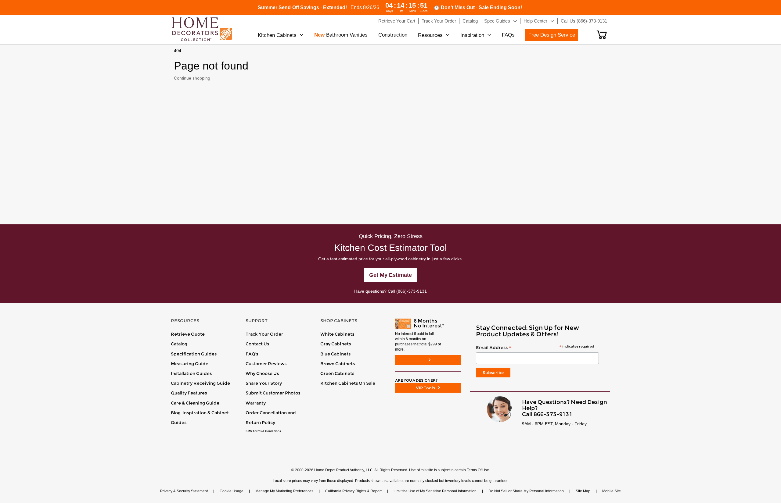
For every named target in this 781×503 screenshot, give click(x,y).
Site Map (583, 491)
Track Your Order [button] (439, 20)
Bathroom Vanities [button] (341, 35)
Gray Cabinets (335, 344)
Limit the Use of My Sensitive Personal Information (435, 491)
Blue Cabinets (335, 354)
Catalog (179, 344)
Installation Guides (191, 373)
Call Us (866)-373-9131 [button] (584, 20)
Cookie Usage (231, 491)
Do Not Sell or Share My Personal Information (526, 491)
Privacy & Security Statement (184, 491)
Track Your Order (264, 334)
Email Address (535, 347)
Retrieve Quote (188, 334)
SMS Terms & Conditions (263, 431)
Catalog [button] (470, 20)
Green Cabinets (337, 373)
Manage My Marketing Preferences (284, 491)
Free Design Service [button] (551, 35)
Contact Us (257, 344)
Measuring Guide (189, 363)
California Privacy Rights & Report (353, 491)
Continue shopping (192, 78)
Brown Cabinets (337, 363)
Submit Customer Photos (273, 393)
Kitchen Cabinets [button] (277, 35)
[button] (601, 34)
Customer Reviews (266, 363)
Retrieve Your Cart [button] (396, 20)
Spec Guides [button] (497, 20)
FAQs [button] (508, 35)
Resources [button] (430, 35)
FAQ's (252, 354)
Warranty (256, 403)
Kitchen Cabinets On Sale (347, 383)
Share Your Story (264, 383)
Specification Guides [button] (194, 354)
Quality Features (189, 393)
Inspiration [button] (472, 35)
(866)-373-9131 (411, 291)
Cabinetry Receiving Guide (200, 383)
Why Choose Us (262, 373)
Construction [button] (392, 35)
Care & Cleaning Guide (195, 403)
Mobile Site (611, 491)
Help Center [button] (535, 20)
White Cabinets (337, 334)
